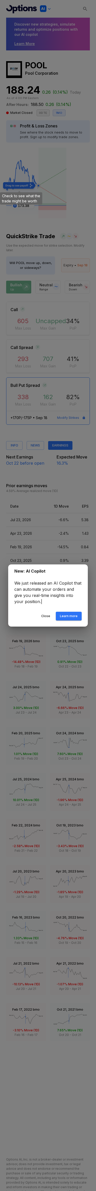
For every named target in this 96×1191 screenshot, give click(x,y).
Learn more (69, 616)
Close (45, 616)
